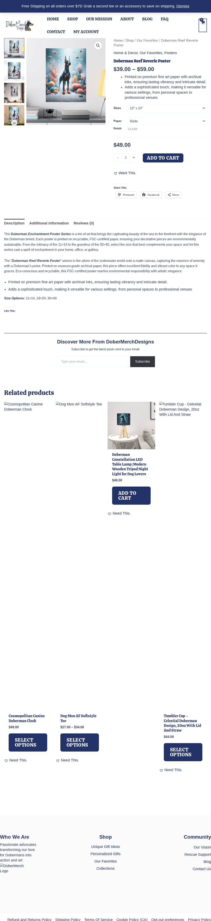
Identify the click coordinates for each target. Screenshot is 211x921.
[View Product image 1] (14, 48)
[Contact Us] (202, 871)
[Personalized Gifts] (105, 854)
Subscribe (142, 361)
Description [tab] (14, 223)
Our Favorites (147, 40)
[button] (98, 45)
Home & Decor (126, 53)
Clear (132, 129)
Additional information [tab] (49, 223)
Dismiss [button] (182, 6)
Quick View (28, 706)
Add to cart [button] (127, 495)
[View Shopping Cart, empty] (203, 25)
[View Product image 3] (14, 93)
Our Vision (202, 847)
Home (118, 40)
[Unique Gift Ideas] (105, 846)
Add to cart (163, 158)
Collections (105, 868)
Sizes (117, 108)
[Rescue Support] (197, 854)
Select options (25, 742)
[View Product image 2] (14, 70)
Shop (130, 40)
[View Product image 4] (14, 115)
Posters (170, 53)
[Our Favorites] (105, 861)
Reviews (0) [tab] (84, 223)
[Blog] (207, 861)
